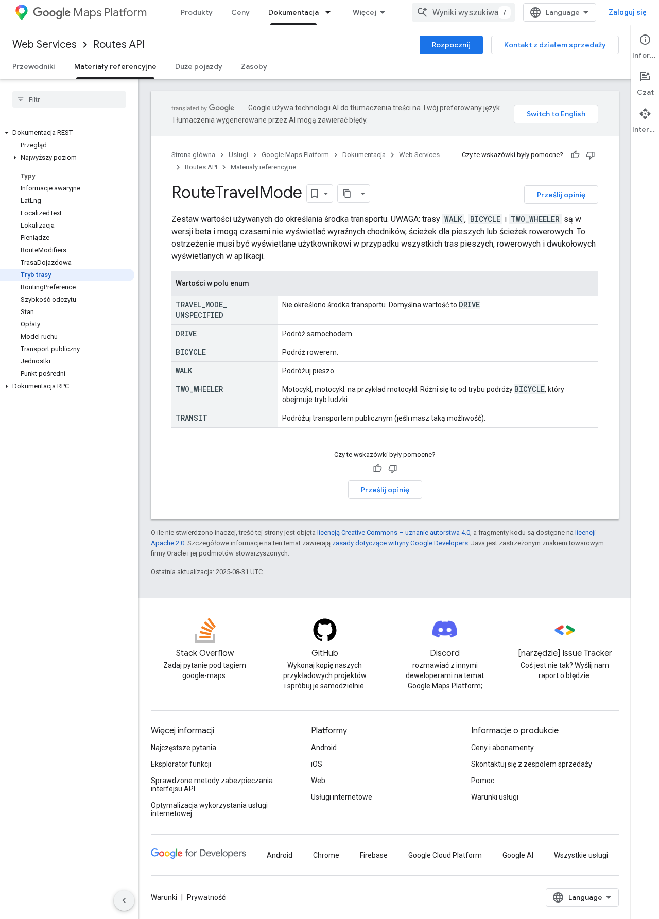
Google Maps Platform (295, 155)
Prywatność (206, 897)
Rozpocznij (451, 44)
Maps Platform (110, 13)
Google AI (517, 855)
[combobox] (463, 12)
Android (324, 747)
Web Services (44, 44)
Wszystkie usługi (581, 855)
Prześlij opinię (561, 194)
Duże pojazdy (198, 66)
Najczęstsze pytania (183, 747)
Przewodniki (34, 66)
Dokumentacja (293, 12)
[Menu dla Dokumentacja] (331, 12)
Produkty (197, 12)
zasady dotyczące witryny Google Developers (400, 543)
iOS (316, 764)
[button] (67, 133)
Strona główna (193, 155)
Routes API (119, 44)
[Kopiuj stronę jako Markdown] (347, 193)
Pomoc (482, 780)
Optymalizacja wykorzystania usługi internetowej (209, 809)
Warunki (164, 897)
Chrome (326, 855)
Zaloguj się (628, 12)
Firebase (374, 855)
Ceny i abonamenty (502, 747)
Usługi (238, 155)
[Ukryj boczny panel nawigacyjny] (124, 900)
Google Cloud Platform (445, 855)
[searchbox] (69, 99)
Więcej (364, 12)
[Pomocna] (575, 155)
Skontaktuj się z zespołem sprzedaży (531, 764)
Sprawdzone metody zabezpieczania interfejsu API (212, 784)
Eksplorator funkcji (181, 764)
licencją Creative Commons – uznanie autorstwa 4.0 (393, 532)
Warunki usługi (494, 797)
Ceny (240, 12)
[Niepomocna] (590, 155)
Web (318, 780)
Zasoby (254, 66)
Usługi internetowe (341, 797)
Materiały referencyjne (115, 66)
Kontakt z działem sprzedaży (555, 44)
